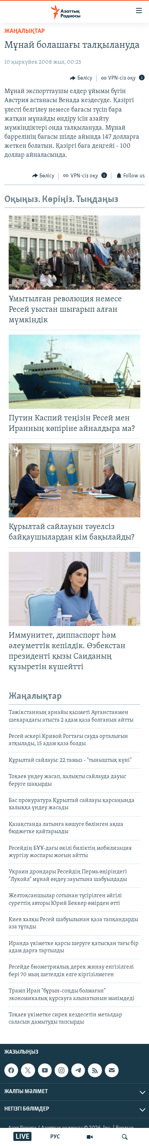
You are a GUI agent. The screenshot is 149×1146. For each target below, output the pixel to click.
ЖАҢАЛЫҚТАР (24, 31)
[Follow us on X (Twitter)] (28, 1070)
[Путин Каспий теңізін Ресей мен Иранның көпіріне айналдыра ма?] (74, 372)
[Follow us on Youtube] (45, 1070)
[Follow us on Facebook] (11, 1070)
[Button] (81, 78)
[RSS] (95, 1070)
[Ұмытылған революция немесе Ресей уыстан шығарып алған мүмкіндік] (74, 252)
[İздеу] (125, 1137)
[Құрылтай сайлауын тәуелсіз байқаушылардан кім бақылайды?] (74, 480)
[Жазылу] (112, 1070)
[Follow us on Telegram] (78, 1070)
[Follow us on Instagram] (61, 1070)
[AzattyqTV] (90, 1137)
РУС (55, 1137)
